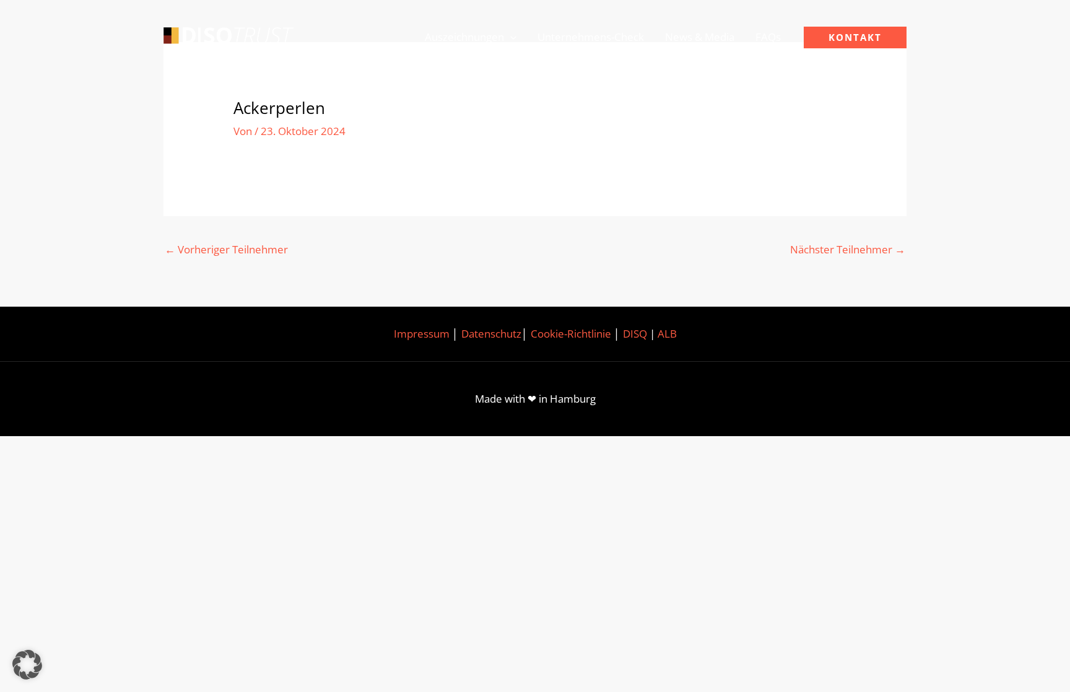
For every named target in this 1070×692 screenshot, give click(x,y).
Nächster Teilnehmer (847, 249)
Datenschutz (491, 333)
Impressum (422, 333)
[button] (510, 37)
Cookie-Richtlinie (571, 333)
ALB (667, 333)
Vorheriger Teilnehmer (226, 249)
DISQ (635, 333)
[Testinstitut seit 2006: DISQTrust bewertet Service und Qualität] (228, 36)
